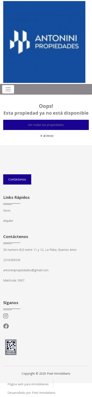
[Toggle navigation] (8, 89)
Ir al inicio (46, 136)
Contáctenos (17, 179)
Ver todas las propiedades (46, 125)
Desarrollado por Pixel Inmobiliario (31, 393)
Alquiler (8, 221)
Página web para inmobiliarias (28, 384)
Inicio (6, 210)
